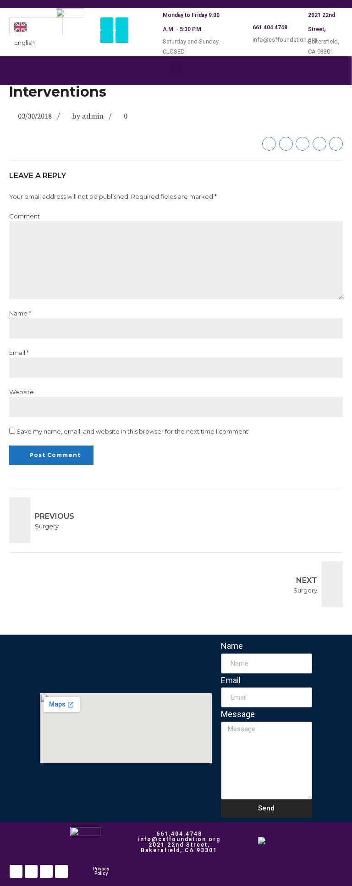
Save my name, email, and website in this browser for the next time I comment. (133, 431)
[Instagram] (122, 23)
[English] (36, 26)
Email (231, 680)
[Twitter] (106, 36)
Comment (24, 216)
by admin (88, 116)
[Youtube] (122, 36)
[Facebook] (106, 23)
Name (232, 646)
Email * (19, 352)
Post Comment (55, 454)
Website (21, 392)
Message (238, 714)
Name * (20, 313)
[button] (175, 68)
